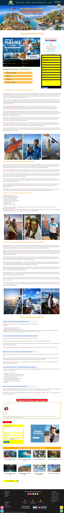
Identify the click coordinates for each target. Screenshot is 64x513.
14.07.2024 (7, 404)
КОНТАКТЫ (50, 2)
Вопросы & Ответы (40, 2)
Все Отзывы (7, 422)
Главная (17, 2)
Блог (46, 2)
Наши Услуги (28, 2)
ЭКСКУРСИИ (22, 2)
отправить (6, 442)
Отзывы (33, 2)
